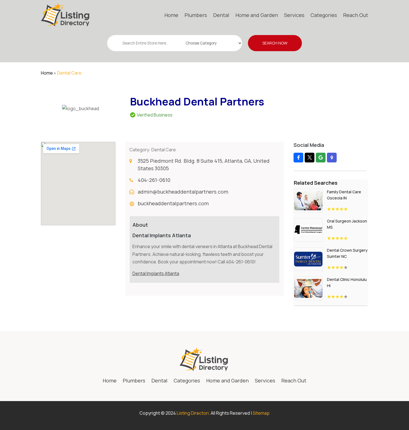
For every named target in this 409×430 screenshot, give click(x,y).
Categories (324, 15)
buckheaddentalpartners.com (173, 203)
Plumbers (195, 15)
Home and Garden (256, 15)
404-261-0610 (154, 180)
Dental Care (69, 73)
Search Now (274, 43)
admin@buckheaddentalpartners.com (183, 191)
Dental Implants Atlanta (155, 273)
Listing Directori (193, 413)
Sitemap (261, 413)
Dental (221, 15)
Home (171, 15)
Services (294, 15)
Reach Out (355, 15)
